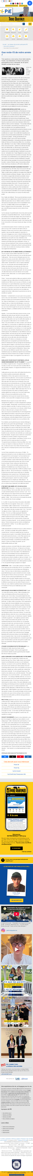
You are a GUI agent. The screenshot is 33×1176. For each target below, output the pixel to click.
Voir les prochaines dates (16, 1174)
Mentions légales (16, 1138)
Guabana (20, 1140)
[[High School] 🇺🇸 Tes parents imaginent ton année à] (16, 980)
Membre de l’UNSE (7, 1116)
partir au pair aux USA (12, 1094)
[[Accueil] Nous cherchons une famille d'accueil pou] (16, 949)
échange (17, 1099)
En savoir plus (7, 1074)
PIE (17, 1088)
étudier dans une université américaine (17, 1093)
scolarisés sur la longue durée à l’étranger (19, 1091)
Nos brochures (6, 1130)
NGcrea (25, 1140)
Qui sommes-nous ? (7, 1113)
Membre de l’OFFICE (7, 1114)
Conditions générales (5, 1138)
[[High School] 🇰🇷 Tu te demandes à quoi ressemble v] (16, 1012)
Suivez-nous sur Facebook (8, 1126)
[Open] (29, 3)
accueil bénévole (26, 1097)
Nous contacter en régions (9, 1118)
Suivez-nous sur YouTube (8, 1128)
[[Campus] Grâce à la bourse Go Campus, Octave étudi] (16, 1043)
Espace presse (6, 1132)
